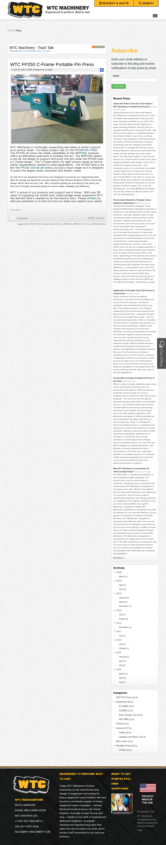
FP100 (39, 224)
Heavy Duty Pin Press (53, 224)
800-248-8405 (24, 815)
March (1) (123, 576)
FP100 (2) (121, 723)
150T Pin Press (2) (125, 697)
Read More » (16, 210)
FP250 (29, 70)
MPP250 (81, 153)
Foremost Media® (145, 826)
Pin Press (86, 224)
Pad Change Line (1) (129, 715)
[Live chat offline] (161, 353)
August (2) (123, 619)
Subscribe (118, 86)
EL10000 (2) (125, 706)
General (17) (122, 728)
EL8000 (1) (124, 710)
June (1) (122, 589)
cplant (50, 70)
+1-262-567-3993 (25, 821)
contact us (93, 198)
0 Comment (22, 218)
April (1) (122, 585)
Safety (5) (124, 732)
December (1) (125, 627)
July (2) (122, 665)
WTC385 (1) (125, 719)
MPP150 (68, 224)
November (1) (125, 606)
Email (116, 75)
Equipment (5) (123, 701)
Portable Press (39, 70)
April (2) (122, 678)
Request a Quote (115, 3)
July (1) (122, 614)
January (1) (124, 598)
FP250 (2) (124, 750)
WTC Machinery (99, 224)
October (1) (124, 648)
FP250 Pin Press (86, 150)
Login (139, 830)
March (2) (123, 674)
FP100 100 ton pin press (36, 167)
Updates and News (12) (131, 736)
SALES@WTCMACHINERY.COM (32, 831)
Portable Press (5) (125, 745)
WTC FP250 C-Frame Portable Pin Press (52, 64)
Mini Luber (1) (123, 741)
